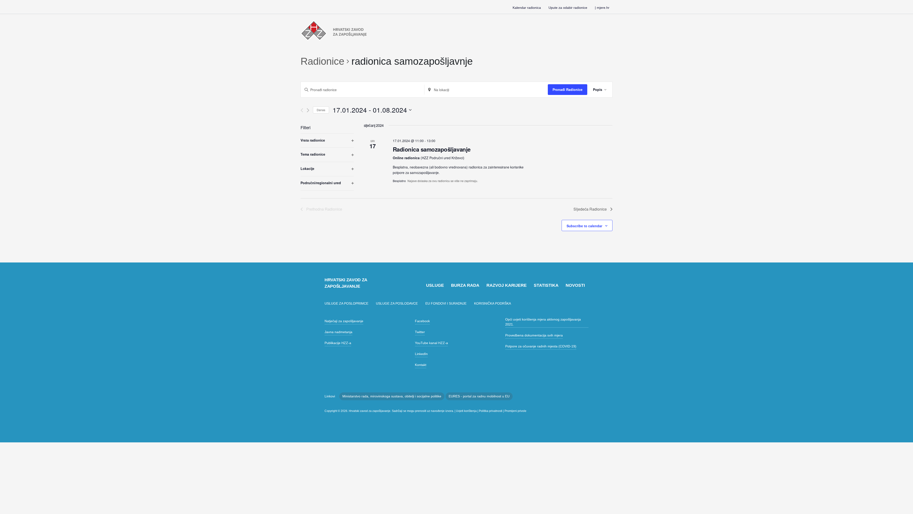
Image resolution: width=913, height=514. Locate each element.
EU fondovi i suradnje (445, 303)
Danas (321, 110)
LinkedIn (421, 354)
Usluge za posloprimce (346, 303)
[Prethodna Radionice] (302, 110)
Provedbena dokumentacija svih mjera (534, 335)
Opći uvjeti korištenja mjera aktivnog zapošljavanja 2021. (543, 321)
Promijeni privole (515, 411)
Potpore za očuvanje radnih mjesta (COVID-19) (540, 346)
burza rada (465, 285)
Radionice (322, 61)
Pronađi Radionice (568, 89)
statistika (546, 285)
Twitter (420, 332)
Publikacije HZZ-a (338, 343)
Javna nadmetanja (338, 332)
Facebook (422, 321)
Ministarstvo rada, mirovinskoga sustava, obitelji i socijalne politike (391, 396)
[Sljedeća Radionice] (308, 110)
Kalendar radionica (527, 8)
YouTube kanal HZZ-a (431, 343)
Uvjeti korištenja (466, 411)
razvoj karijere (506, 285)
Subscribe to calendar (584, 225)
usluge (435, 285)
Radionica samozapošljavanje (432, 149)
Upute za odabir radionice (568, 8)
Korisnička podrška (492, 303)
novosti (575, 285)
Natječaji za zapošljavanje (344, 321)
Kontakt (420, 365)
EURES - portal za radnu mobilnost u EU (479, 396)
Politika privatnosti (490, 411)
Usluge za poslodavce (397, 303)
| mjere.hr (602, 8)
